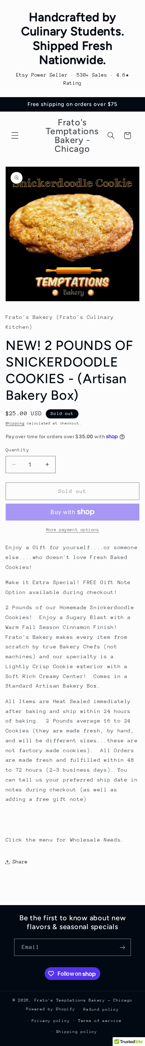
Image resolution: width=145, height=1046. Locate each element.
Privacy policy (51, 1020)
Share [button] (20, 861)
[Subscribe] (122, 947)
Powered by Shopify (50, 1009)
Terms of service (100, 1020)
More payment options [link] (72, 529)
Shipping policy (76, 1031)
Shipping (15, 423)
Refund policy (101, 1009)
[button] (15, 135)
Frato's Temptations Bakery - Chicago (83, 1000)
